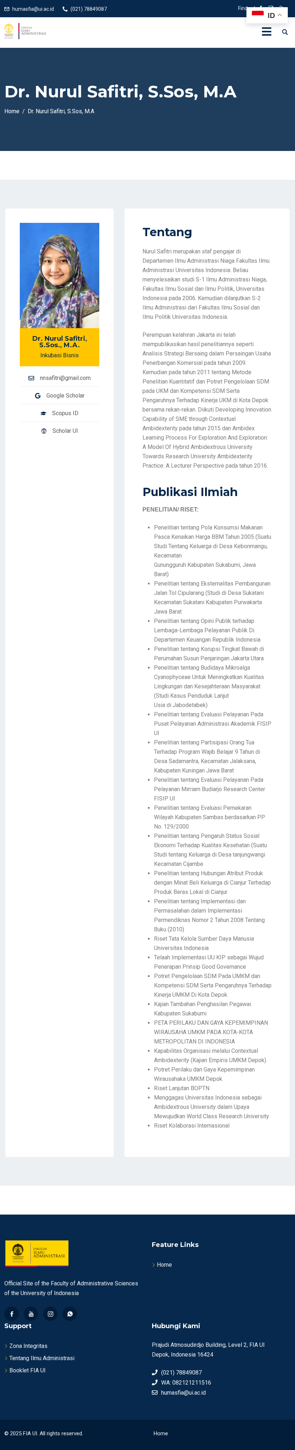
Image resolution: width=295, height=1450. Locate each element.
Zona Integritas (28, 1346)
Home (164, 1264)
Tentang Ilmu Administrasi (41, 1358)
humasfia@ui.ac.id (33, 9)
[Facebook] (11, 1314)
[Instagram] (50, 1314)
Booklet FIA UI (27, 1370)
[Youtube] (31, 1314)
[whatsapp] (70, 1314)
